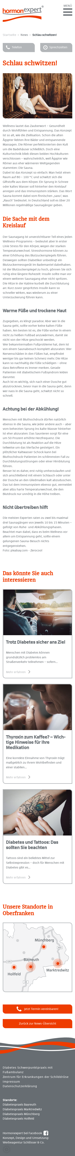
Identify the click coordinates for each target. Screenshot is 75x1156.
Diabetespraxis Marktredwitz (22, 1109)
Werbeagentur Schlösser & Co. (23, 1142)
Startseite (9, 35)
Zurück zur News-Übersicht (37, 1023)
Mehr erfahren (16, 672)
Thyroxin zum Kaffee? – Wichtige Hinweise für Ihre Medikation (36, 742)
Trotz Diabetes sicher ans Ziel (35, 642)
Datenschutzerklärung (20, 1086)
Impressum (11, 1081)
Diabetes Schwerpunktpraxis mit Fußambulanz (28, 1070)
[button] (6, 1149)
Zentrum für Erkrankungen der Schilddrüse (36, 1077)
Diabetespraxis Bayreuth (19, 1104)
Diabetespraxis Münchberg (21, 1114)
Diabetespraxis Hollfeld (18, 1118)
